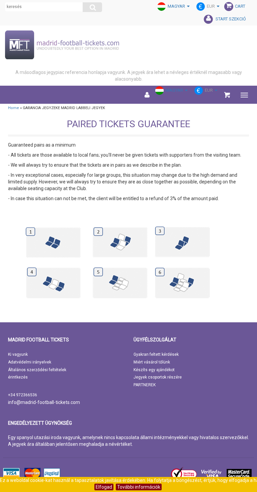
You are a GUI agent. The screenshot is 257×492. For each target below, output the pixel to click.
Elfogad (104, 487)
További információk (138, 487)
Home (13, 108)
